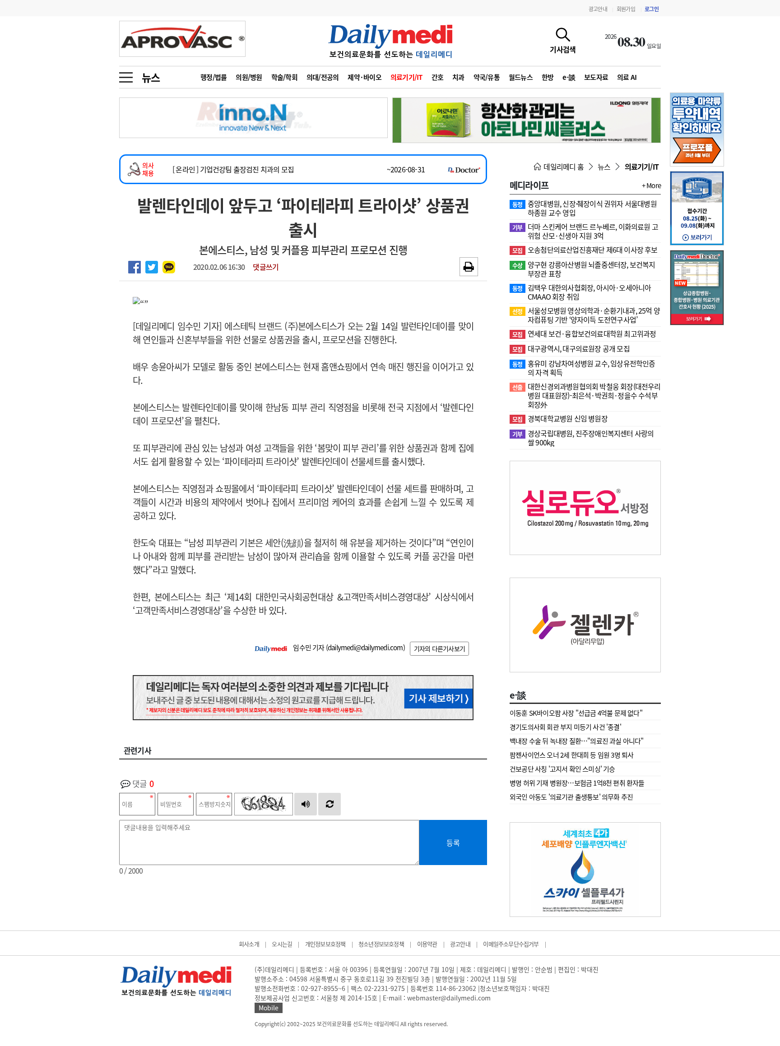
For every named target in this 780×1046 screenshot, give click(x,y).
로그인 (652, 9)
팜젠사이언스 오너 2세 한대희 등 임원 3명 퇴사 (571, 755)
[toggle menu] (126, 74)
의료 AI (626, 77)
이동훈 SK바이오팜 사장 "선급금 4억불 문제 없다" (576, 713)
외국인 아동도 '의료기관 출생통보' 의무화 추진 (571, 797)
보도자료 (596, 77)
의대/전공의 (322, 77)
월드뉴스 (521, 77)
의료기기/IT (406, 77)
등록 (453, 842)
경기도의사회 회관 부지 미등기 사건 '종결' (565, 727)
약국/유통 (487, 77)
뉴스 (151, 77)
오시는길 (282, 944)
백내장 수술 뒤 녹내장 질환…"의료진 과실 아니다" (577, 741)
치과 (458, 77)
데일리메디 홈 (563, 166)
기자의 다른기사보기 (439, 648)
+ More (651, 185)
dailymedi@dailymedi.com (365, 648)
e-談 (568, 77)
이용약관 (427, 944)
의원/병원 (249, 77)
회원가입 (626, 9)
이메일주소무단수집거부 (511, 944)
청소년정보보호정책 (381, 944)
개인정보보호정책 (325, 944)
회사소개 (249, 944)
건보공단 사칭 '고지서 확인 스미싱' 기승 (562, 769)
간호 (438, 77)
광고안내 (598, 9)
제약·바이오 (364, 77)
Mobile (269, 1007)
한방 (548, 77)
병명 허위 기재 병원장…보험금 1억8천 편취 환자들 (577, 783)
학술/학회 (284, 77)
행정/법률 (213, 77)
